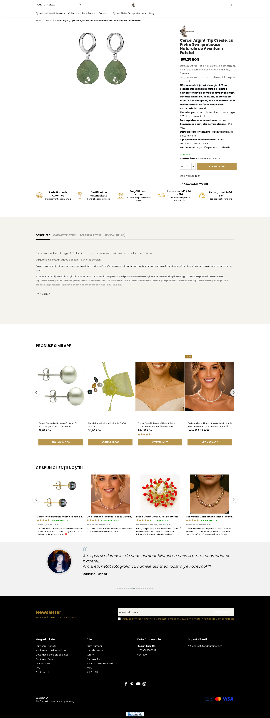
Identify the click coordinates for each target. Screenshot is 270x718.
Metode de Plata (96, 650)
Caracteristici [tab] (64, 235)
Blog (151, 13)
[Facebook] (126, 684)
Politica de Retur (45, 659)
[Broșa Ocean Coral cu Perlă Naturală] (160, 494)
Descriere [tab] (43, 235)
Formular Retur (95, 659)
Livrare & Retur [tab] (90, 235)
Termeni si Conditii (46, 646)
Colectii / (50, 20)
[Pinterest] (132, 684)
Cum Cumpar (94, 646)
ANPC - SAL (92, 672)
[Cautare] (80, 4)
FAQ (38, 667)
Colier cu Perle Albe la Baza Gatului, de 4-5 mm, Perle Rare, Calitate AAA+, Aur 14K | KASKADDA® (210, 425)
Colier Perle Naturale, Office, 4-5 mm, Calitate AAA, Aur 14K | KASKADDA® (157, 425)
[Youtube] (138, 684)
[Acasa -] (135, 5)
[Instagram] (144, 684)
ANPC (89, 667)
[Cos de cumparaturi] (232, 5)
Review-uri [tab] (115, 235)
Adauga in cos (216, 166)
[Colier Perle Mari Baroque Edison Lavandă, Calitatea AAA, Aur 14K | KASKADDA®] (210, 494)
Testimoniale (43, 672)
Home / (40, 20)
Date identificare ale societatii (52, 654)
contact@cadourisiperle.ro (207, 646)
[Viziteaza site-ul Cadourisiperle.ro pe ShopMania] (135, 714)
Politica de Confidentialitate (219, 618)
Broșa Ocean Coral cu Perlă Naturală (157, 516)
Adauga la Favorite (196, 183)
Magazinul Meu (46, 639)
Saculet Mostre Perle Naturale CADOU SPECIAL (107, 425)
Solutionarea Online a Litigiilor (103, 663)
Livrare (90, 654)
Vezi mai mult (44, 294)
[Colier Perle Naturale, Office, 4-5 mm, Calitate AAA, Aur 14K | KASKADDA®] (160, 386)
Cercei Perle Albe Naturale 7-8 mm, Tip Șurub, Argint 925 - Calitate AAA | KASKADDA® (58, 425)
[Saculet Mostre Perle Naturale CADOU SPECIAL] (110, 386)
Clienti (91, 639)
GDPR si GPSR (43, 663)
